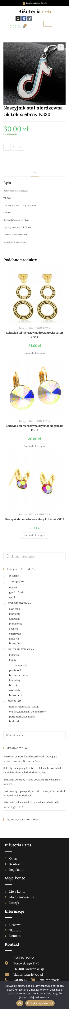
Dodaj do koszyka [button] (34, 352)
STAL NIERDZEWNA (39, 327)
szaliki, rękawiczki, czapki (24, 706)
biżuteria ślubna (18, 675)
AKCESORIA (14, 701)
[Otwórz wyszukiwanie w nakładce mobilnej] (34, 556)
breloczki (14, 721)
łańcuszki (14, 618)
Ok (20, 1003)
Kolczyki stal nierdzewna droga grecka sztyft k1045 (34, 334)
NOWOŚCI (21, 665)
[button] (61, 47)
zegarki (13, 628)
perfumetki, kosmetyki (22, 716)
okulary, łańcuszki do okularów (27, 711)
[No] (56, 997)
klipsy (12, 660)
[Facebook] (23, 18)
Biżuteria (34, 11)
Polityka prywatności (40, 1003)
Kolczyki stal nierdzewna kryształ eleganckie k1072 (34, 428)
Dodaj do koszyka (43, 147)
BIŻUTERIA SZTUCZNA (21, 649)
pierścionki (15, 623)
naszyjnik (14, 690)
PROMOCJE (14, 576)
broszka (14, 685)
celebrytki (15, 633)
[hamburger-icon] (47, 24)
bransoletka (16, 695)
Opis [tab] (35, 172)
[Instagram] (18, 18)
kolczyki (23, 327)
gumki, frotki (16, 592)
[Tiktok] (29, 18)
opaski (13, 587)
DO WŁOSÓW (16, 582)
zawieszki (15, 609)
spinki (12, 597)
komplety (14, 614)
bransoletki (16, 643)
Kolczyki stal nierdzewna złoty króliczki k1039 (34, 519)
